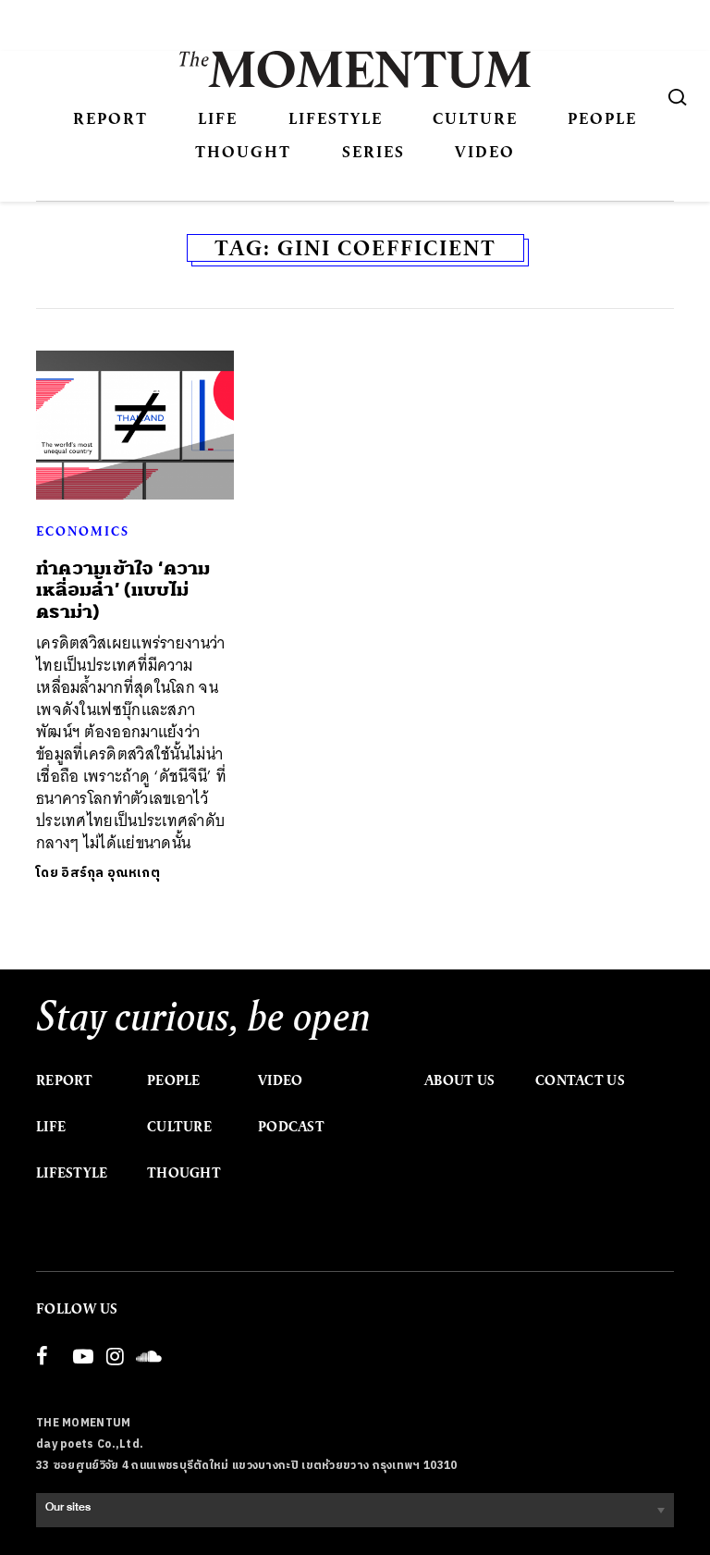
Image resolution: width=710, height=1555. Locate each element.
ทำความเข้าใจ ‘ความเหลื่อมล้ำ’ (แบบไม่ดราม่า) (123, 590)
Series (373, 151)
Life (218, 118)
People (602, 118)
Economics (82, 531)
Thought (243, 151)
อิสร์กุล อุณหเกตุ (110, 872)
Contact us (580, 1080)
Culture (475, 118)
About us (459, 1080)
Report (110, 118)
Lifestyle (335, 118)
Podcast (291, 1126)
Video (485, 151)
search (678, 97)
